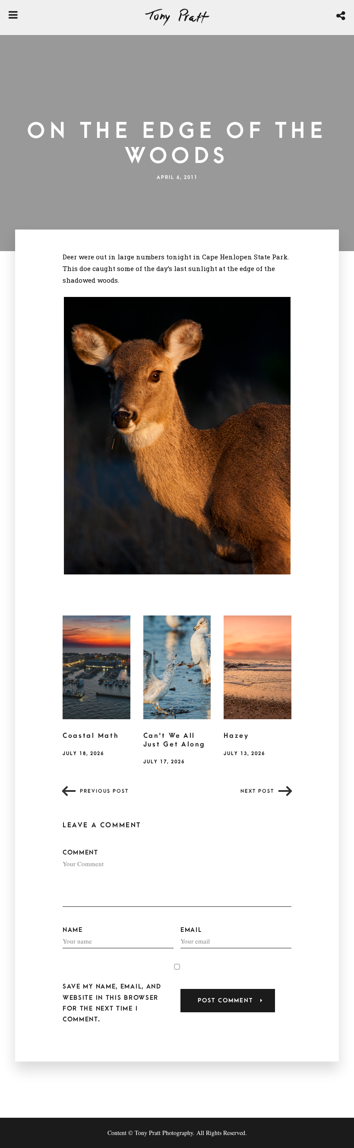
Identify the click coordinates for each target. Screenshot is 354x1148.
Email (191, 930)
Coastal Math (90, 736)
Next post (257, 791)
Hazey (236, 736)
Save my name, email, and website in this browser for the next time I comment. (112, 1003)
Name (73, 930)
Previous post (104, 791)
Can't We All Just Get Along (174, 740)
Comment (80, 852)
